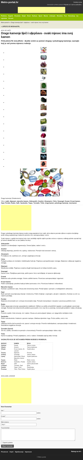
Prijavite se (67, 4)
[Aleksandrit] (43, 57)
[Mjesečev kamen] (43, 107)
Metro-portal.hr (9, 2)
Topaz (30, 203)
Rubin (13, 203)
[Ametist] (43, 64)
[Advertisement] (41, 10)
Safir (18, 203)
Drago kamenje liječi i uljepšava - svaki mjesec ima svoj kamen (29, 22)
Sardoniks (24, 203)
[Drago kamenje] (43, 50)
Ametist (41, 201)
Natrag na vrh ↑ (76, 451)
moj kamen (73, 203)
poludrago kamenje (61, 203)
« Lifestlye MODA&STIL (10, 26)
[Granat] (43, 93)
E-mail (3, 416)
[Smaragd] (43, 86)
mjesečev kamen (22, 201)
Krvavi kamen (75, 201)
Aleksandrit (33, 201)
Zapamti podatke (8, 442)
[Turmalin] (43, 143)
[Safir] (43, 128)
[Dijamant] (43, 79)
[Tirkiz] (43, 150)
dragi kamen (49, 203)
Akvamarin (48, 201)
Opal (2, 203)
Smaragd (60, 201)
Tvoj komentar (5, 428)
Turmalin (36, 203)
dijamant (13, 201)
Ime (2, 410)
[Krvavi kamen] (43, 100)
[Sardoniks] (43, 164)
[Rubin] (43, 135)
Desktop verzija (77, 2)
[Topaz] (43, 157)
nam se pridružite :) (76, 4)
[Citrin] (43, 71)
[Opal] (43, 114)
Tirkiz (42, 203)
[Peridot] (43, 121)
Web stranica (5, 422)
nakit (7, 201)
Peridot (7, 203)
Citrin (55, 201)
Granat (67, 201)
